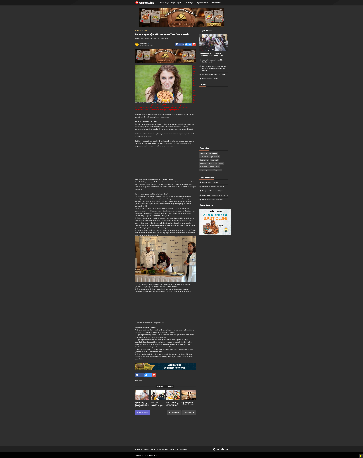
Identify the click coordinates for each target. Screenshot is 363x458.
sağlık (217, 166)
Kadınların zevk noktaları (210, 79)
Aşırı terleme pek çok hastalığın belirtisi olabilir (212, 61)
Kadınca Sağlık (188, 3)
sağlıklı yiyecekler (216, 170)
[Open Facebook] (214, 449)
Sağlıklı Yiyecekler (202, 3)
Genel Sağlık (214, 160)
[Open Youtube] (227, 449)
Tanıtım (152, 449)
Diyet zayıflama (215, 157)
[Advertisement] (165, 163)
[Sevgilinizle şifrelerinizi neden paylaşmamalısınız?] (142, 395)
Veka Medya (143, 43)
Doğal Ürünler (204, 160)
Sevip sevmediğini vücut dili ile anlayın (215, 195)
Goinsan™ (158, 455)
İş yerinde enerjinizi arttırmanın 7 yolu (157, 404)
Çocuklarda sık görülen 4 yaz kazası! (214, 74)
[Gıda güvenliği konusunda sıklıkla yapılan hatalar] (173, 395)
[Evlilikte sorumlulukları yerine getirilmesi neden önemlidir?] (213, 42)
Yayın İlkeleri (184, 449)
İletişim (146, 449)
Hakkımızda (174, 449)
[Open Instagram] (222, 449)
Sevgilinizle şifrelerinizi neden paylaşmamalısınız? (142, 404)
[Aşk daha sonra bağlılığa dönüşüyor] (189, 395)
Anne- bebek (213, 153)
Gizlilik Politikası (162, 449)
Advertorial (203, 153)
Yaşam (140, 380)
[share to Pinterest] (194, 44)
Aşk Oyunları (204, 157)
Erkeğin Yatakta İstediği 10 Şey (212, 191)
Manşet (221, 163)
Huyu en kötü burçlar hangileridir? (213, 199)
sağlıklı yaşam (204, 170)
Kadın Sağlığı (164, 3)
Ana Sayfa (138, 449)
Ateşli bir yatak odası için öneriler (213, 186)
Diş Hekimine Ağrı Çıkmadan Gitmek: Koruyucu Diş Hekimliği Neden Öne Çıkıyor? (214, 68)
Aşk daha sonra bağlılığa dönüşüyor (188, 403)
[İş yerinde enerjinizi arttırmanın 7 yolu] (158, 395)
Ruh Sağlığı (203, 166)
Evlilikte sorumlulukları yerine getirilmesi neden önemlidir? (211, 55)
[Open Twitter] (218, 449)
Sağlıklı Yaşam (176, 3)
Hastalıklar (203, 163)
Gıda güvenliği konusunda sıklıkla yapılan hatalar (172, 404)
